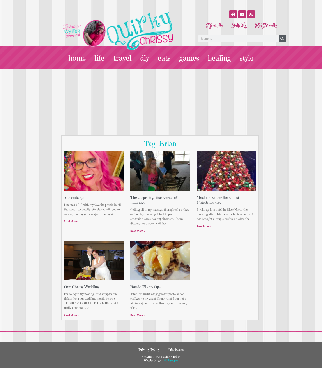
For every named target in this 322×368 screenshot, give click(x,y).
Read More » (71, 221)
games (189, 57)
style (247, 57)
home (77, 57)
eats (164, 57)
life (99, 57)
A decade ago (74, 197)
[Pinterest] (233, 14)
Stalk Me (239, 25)
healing (219, 57)
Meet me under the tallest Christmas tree (218, 200)
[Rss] (251, 14)
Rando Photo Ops (145, 286)
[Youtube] (242, 14)
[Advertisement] (161, 102)
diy (144, 57)
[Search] (282, 38)
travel (122, 57)
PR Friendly (266, 25)
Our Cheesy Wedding (81, 286)
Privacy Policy (148, 349)
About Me (215, 25)
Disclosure (176, 349)
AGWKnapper (169, 360)
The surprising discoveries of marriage (153, 200)
